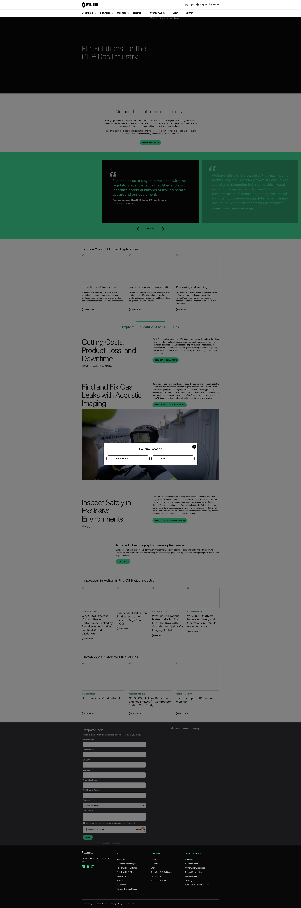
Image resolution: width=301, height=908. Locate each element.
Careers (154, 864)
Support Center (191, 864)
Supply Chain (156, 876)
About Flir (121, 859)
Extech (120, 881)
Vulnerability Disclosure (195, 868)
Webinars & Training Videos (197, 885)
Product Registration (193, 872)
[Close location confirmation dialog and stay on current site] (194, 447)
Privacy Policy (87, 904)
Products (121, 13)
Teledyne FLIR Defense (127, 868)
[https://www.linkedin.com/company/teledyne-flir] (83, 866)
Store (153, 868)
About (175, 13)
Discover (137, 13)
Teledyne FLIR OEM (125, 872)
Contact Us (189, 859)
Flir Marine (121, 876)
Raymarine (121, 885)
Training (188, 881)
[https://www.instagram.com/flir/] (92, 866)
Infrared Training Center (127, 889)
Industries (105, 13)
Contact (189, 13)
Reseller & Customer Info (161, 881)
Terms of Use (131, 904)
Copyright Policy (116, 904)
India (162, 458)
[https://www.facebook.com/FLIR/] (88, 866)
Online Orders (191, 876)
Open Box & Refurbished (161, 872)
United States (121, 458)
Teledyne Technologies (126, 864)
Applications (87, 13)
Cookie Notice (101, 904)
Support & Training (157, 13)
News (153, 859)
